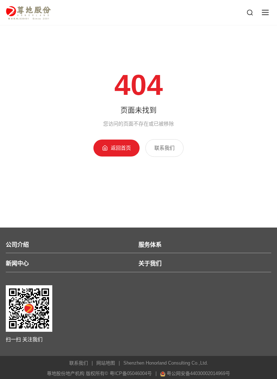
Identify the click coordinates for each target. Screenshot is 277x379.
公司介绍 (17, 245)
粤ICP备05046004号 (131, 373)
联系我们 (164, 148)
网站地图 (105, 363)
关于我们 (150, 263)
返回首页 (121, 148)
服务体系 (150, 245)
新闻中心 (17, 263)
